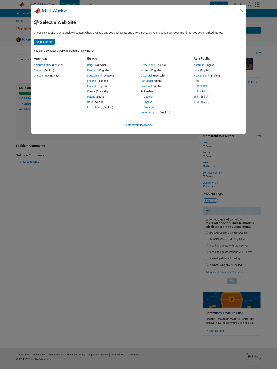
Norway (145, 70)
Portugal (146, 80)
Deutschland (94, 75)
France (91, 91)
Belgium (92, 65)
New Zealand (201, 75)
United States (42, 75)
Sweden (145, 86)
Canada (38, 70)
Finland (91, 86)
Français (149, 107)
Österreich (147, 75)
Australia (199, 65)
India (197, 70)
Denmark (92, 70)
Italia (90, 101)
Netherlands (148, 65)
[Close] (241, 10)
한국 (196, 101)
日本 (196, 96)
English (148, 101)
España (91, 80)
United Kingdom (150, 112)
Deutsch (148, 96)
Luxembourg (94, 107)
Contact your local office (138, 124)
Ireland (91, 96)
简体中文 (202, 86)
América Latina (43, 65)
